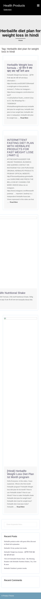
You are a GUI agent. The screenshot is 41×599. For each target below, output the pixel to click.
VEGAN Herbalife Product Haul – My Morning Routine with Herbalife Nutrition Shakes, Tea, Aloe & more (20, 561)
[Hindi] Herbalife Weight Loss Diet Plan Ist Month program (20, 474)
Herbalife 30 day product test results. (15, 548)
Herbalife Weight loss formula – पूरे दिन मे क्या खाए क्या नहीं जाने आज (20, 68)
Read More (24, 118)
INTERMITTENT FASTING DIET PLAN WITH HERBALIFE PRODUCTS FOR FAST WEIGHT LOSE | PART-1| (20, 147)
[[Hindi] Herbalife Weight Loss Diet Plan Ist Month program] (20, 392)
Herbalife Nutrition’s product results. (15, 568)
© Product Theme (7, 596)
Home (20, 40)
